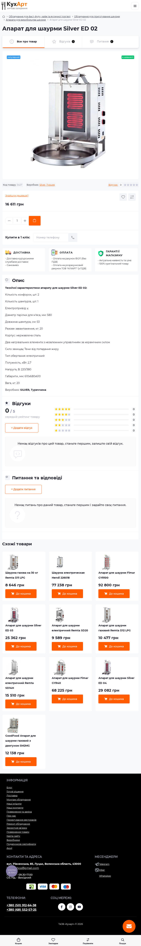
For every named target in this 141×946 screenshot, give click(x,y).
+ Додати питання (23, 489)
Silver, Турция (47, 184)
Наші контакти (15, 807)
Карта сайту (13, 836)
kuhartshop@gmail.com (23, 868)
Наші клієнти (14, 803)
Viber (102, 870)
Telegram (104, 864)
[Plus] (25, 220)
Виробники (13, 840)
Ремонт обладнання (18, 823)
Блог (9, 787)
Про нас (11, 815)
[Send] (72, 237)
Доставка (21, 252)
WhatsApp (105, 876)
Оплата (66, 252)
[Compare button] (132, 197)
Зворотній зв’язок (17, 828)
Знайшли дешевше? (16, 195)
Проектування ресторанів (21, 819)
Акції (9, 848)
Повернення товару (18, 832)
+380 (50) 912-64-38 (21, 905)
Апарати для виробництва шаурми (26, 19)
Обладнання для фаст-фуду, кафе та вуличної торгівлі (39, 16)
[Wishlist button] (123, 197)
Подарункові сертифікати (21, 844)
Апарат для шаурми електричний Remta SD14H (19, 683)
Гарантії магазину (114, 253)
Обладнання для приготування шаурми (97, 16)
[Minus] (9, 220)
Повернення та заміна (19, 811)
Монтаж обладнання (19, 799)
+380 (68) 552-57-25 (22, 909)
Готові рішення (15, 791)
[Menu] (135, 6)
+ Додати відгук (21, 428)
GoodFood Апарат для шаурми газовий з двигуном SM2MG (20, 740)
